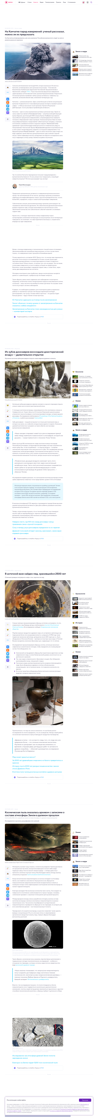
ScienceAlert (38, 418)
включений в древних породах (25, 965)
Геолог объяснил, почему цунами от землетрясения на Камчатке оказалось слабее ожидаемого (37, 304)
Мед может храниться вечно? (24, 757)
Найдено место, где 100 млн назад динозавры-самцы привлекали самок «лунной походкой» (33, 523)
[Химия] (8, 410)
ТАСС (28, 92)
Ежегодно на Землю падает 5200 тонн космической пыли (35, 1062)
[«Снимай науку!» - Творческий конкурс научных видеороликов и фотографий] (83, 2)
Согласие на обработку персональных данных (61, 1111)
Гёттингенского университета (38, 979)
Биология (17, 348)
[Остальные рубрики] (8, 92)
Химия (16, 809)
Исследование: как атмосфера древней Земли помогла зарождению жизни (33, 1056)
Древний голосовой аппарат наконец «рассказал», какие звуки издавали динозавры (36, 532)
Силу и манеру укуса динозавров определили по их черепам (36, 527)
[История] (8, 629)
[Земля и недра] (8, 87)
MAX (42, 317)
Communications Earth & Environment (38, 875)
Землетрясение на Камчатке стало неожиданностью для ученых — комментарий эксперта (37, 310)
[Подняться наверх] (8, 119)
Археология (18, 570)
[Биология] (8, 405)
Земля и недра (18, 28)
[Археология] (8, 624)
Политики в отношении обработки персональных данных (74, 1109)
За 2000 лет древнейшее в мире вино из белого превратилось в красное (37, 761)
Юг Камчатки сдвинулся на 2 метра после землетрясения (34, 300)
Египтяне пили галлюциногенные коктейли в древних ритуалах (37, 772)
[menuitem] (29, 2)
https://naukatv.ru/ (84, 1104)
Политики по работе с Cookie (14, 1111)
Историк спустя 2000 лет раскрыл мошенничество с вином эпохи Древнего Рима (35, 767)
